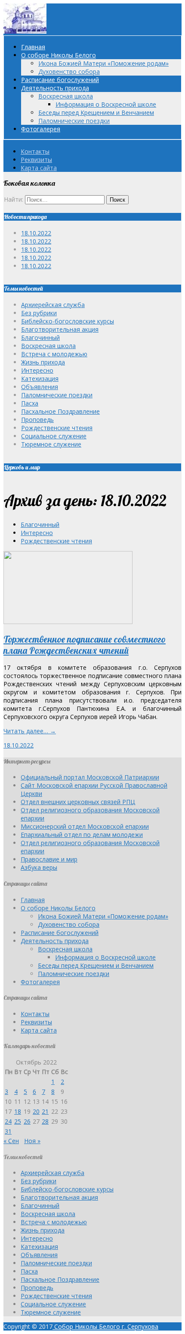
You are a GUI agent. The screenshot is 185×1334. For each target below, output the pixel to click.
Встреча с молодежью (54, 354)
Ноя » (32, 1141)
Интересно (37, 370)
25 (17, 1121)
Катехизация (40, 378)
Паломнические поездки (74, 121)
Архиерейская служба (53, 305)
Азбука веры (39, 867)
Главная (33, 47)
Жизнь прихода (43, 362)
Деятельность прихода (55, 88)
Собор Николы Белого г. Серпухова (105, 1326)
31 (8, 1131)
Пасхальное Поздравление (60, 411)
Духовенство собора (69, 71)
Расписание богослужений (60, 80)
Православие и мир (49, 859)
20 (36, 1111)
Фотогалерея (40, 129)
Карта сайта (39, 168)
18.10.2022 (36, 233)
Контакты (35, 151)
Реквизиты (36, 159)
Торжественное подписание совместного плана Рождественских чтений (84, 645)
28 (45, 1121)
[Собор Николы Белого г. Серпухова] (24, 31)
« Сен (11, 1141)
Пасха (29, 403)
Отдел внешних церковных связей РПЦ (78, 802)
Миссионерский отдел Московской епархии (85, 826)
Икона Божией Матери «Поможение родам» (103, 63)
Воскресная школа (65, 96)
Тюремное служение (51, 444)
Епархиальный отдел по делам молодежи (82, 834)
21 (45, 1111)
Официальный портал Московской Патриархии (90, 777)
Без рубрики (39, 313)
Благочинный (40, 337)
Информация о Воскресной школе (106, 104)
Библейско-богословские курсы (67, 321)
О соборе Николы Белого (58, 55)
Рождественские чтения (56, 428)
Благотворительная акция (60, 329)
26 (27, 1121)
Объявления (39, 387)
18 (17, 1111)
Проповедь (37, 419)
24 (8, 1121)
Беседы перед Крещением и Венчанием (96, 112)
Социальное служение (53, 436)
